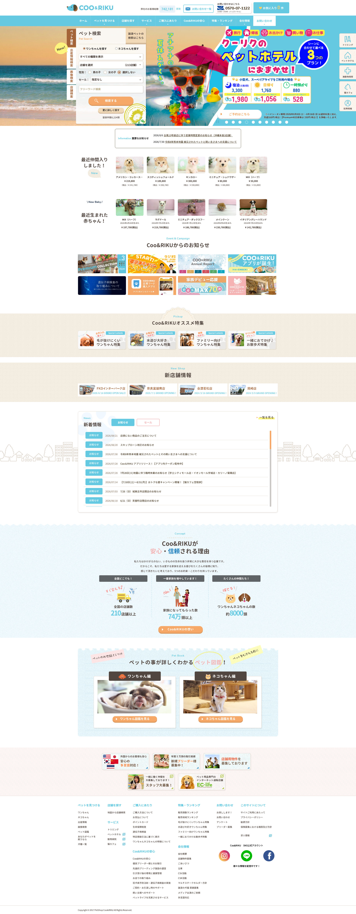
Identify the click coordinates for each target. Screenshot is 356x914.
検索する (111, 101)
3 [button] (239, 122)
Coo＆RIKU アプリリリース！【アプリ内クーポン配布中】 (152, 463)
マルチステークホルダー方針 (192, 883)
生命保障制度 (139, 827)
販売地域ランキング (188, 817)
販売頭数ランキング (188, 812)
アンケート (222, 822)
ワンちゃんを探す (96, 48)
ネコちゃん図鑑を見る (220, 719)
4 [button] (246, 122)
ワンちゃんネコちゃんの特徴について (152, 841)
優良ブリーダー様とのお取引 (147, 863)
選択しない (128, 72)
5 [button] (253, 122)
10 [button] (286, 122)
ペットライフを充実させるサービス (150, 897)
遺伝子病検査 (139, 831)
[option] (178, 76)
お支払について (140, 817)
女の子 (112, 72)
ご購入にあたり (168, 20)
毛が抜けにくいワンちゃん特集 (193, 822)
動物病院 (112, 839)
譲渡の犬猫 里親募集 (188, 887)
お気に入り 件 (273, 7)
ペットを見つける (104, 20)
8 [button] (273, 122)
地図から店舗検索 (116, 812)
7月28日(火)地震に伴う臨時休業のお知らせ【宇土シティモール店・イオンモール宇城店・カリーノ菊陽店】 (178, 473)
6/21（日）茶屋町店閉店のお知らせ (139, 500)
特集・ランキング (222, 20)
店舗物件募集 (184, 858)
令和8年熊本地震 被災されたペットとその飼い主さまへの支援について (158, 454)
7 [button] (266, 122)
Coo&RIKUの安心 (194, 20)
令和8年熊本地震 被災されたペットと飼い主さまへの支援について (201, 141)
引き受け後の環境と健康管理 (147, 873)
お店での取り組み (142, 878)
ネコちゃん (83, 817)
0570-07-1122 (237, 8)
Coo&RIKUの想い (181, 629)
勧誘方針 (245, 822)
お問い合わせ (264, 21)
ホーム (83, 20)
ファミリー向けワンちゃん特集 (193, 831)
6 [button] (259, 122)
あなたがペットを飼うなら (87, 838)
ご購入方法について (143, 812)
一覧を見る (266, 417)
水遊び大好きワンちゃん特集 (192, 827)
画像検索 (82, 827)
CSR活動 (182, 878)
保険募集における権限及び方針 (256, 827)
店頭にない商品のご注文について (138, 435)
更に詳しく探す (111, 110)
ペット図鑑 (83, 831)
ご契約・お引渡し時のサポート (148, 887)
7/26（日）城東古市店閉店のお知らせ (140, 491)
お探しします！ (224, 812)
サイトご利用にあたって (253, 812)
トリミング (113, 829)
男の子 (97, 72)
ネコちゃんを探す (128, 48)
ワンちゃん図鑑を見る (135, 719)
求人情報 (245, 835)
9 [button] (279, 122)
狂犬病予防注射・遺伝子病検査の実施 (152, 883)
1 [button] (226, 122)
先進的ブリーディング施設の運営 (149, 868)
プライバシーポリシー (252, 817)
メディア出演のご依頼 (189, 892)
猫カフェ (112, 844)
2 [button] (233, 122)
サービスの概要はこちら (219, 114)
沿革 (180, 868)
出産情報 (82, 822)
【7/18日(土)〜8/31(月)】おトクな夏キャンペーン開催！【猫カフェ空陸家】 (162, 482)
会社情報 (244, 20)
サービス (146, 20)
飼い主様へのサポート (144, 892)
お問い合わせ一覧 (201, 9)
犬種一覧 (82, 844)
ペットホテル (114, 834)
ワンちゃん (83, 812)
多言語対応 (183, 897)
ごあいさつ (183, 863)
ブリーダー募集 (224, 827)
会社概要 (182, 853)
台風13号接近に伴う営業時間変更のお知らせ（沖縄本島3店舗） (198, 135)
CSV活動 (182, 873)
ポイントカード (140, 822)
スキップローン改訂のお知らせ (137, 445)
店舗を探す (128, 20)
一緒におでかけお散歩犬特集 (192, 836)
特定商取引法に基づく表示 (146, 836)
